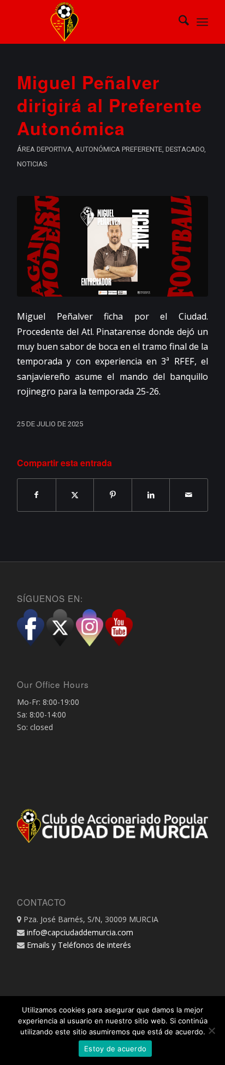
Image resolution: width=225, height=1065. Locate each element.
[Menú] (202, 22)
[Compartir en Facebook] (36, 495)
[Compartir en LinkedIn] (151, 495)
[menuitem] (178, 22)
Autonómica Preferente (118, 149)
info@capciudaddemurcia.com (80, 932)
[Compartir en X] (75, 495)
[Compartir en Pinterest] (113, 495)
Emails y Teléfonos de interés (79, 945)
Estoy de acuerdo (115, 1048)
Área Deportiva (44, 149)
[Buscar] (178, 22)
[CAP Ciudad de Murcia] (93, 22)
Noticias (32, 164)
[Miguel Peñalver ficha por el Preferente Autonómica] (112, 246)
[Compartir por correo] (189, 495)
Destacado (184, 149)
